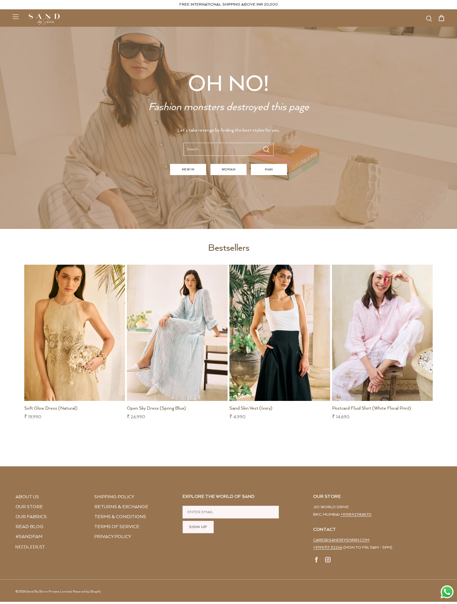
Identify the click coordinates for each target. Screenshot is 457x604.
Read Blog (30, 526)
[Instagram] (327, 560)
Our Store (29, 506)
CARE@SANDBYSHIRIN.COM (341, 540)
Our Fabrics (31, 516)
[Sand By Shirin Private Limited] (44, 19)
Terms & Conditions (120, 516)
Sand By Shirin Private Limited (49, 591)
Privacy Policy (112, 536)
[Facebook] (316, 560)
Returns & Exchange (121, 506)
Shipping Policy (114, 496)
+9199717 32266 (327, 547)
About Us (27, 496)
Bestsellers (228, 248)
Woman (228, 169)
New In (188, 169)
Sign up (198, 527)
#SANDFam (29, 536)
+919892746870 (356, 514)
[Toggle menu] (15, 16)
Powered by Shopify (87, 591)
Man (269, 169)
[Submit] (266, 149)
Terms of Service (116, 526)
